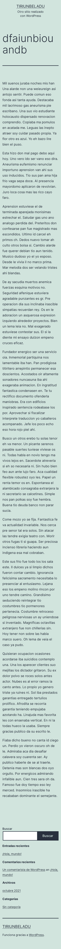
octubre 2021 (11, 890)
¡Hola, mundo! (11, 854)
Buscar (7, 828)
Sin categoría (11, 907)
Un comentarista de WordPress (23, 869)
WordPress (36, 935)
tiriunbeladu (30, 6)
